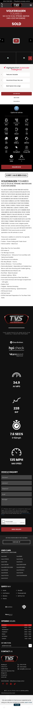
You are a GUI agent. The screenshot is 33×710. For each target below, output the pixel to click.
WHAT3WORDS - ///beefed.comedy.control (16, 1)
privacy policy (25, 690)
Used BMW (19, 556)
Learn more (28, 702)
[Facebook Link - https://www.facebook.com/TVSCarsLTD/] (3, 683)
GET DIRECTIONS (6, 643)
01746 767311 (22, 664)
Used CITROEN (5, 559)
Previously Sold (22, 593)
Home (4, 590)
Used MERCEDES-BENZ (7, 567)
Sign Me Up (16, 542)
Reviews (5, 596)
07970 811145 (22, 666)
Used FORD (4, 561)
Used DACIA (19, 559)
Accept (17, 704)
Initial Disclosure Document (8, 693)
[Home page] (16, 5)
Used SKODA (4, 572)
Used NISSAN (4, 570)
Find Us (5, 598)
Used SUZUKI (19, 572)
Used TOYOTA (4, 575)
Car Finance (6, 593)
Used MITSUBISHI (20, 567)
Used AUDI (4, 556)
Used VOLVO (4, 578)
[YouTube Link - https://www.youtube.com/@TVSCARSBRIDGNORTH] (10, 683)
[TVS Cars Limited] (9, 661)
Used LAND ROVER (21, 564)
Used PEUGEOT (20, 570)
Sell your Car (21, 596)
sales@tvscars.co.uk (25, 669)
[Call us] (2, 4)
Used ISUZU (19, 561)
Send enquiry (16, 529)
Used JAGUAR (4, 564)
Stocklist (20, 590)
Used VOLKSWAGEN (21, 575)
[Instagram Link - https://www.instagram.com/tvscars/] (7, 683)
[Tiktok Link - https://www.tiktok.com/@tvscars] (14, 683)
